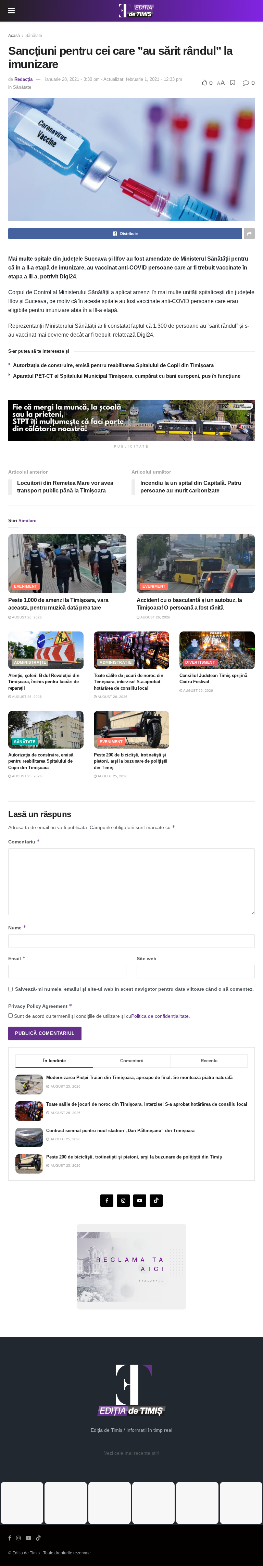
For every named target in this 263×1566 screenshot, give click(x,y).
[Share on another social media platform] (249, 233)
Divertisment (200, 662)
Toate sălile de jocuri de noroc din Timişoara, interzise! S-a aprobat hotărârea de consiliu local (128, 681)
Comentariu (24, 841)
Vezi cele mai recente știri (131, 1453)
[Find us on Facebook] (106, 1200)
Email (17, 958)
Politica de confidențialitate (160, 1016)
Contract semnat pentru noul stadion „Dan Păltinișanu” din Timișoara (120, 1130)
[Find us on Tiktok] (156, 1200)
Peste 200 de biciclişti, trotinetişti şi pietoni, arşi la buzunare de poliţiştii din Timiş (130, 761)
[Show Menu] (11, 11)
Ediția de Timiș (26, 1553)
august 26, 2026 (26, 617)
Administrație (30, 662)
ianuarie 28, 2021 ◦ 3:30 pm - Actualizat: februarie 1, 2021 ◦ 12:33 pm (113, 79)
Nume (17, 927)
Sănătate (33, 35)
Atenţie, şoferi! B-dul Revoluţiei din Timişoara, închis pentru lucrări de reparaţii (43, 681)
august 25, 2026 (198, 690)
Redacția (23, 79)
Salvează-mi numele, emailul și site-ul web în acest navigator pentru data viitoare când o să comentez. (134, 989)
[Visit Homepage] (136, 11)
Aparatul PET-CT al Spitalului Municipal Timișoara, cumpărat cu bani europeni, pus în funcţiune (126, 376)
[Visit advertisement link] (131, 420)
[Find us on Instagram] (123, 1200)
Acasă (14, 35)
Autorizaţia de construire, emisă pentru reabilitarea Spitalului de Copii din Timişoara (113, 365)
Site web (146, 958)
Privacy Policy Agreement (40, 1006)
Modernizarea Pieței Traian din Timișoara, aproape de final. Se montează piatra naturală (139, 1077)
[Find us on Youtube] (139, 1200)
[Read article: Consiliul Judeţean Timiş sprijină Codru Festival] (217, 650)
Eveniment (25, 586)
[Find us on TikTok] (38, 1538)
